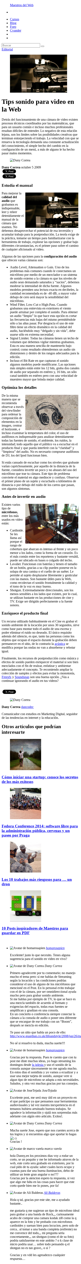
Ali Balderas (52, 1192)
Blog (13, 23)
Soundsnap (22, 677)
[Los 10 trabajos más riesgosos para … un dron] (25, 871)
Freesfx (6, 677)
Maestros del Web (21, 5)
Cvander (15, 30)
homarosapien (55, 948)
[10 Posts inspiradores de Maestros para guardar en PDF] (25, 920)
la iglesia (38, 1064)
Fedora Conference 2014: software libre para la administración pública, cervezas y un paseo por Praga (40, 830)
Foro (13, 26)
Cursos (14, 19)
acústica (60, 643)
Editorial (7, 49)
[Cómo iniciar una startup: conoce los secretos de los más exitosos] (25, 769)
